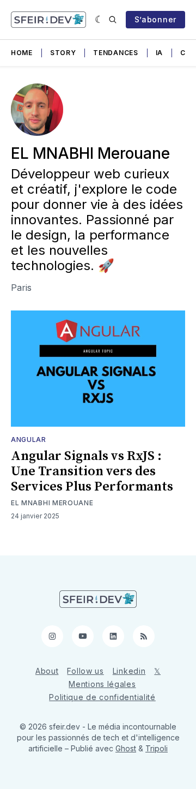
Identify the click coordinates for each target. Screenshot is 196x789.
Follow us (85, 671)
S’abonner (155, 19)
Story (63, 53)
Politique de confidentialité (102, 697)
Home (22, 53)
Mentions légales (102, 684)
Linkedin (129, 671)
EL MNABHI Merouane (52, 503)
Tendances (115, 53)
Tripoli (156, 748)
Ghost (125, 748)
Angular (28, 439)
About (47, 671)
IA (159, 53)
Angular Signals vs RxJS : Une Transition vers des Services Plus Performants (92, 471)
